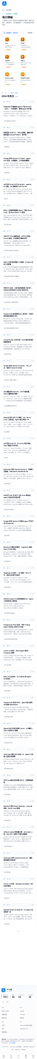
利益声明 (23, 1049)
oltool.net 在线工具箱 (26, 1025)
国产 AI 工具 (5, 1011)
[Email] (7, 1002)
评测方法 (17, 1049)
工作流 (22, 1011)
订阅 (3, 1025)
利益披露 (13, 1043)
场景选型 (4, 1014)
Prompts (22, 1014)
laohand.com (23, 1029)
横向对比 (4, 1018)
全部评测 (30, 33)
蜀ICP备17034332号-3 (29, 1047)
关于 (3, 1029)
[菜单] (9, 3)
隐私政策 (4, 1032)
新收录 (22, 1018)
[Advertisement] (18, 959)
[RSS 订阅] (3, 1002)
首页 (3, 10)
